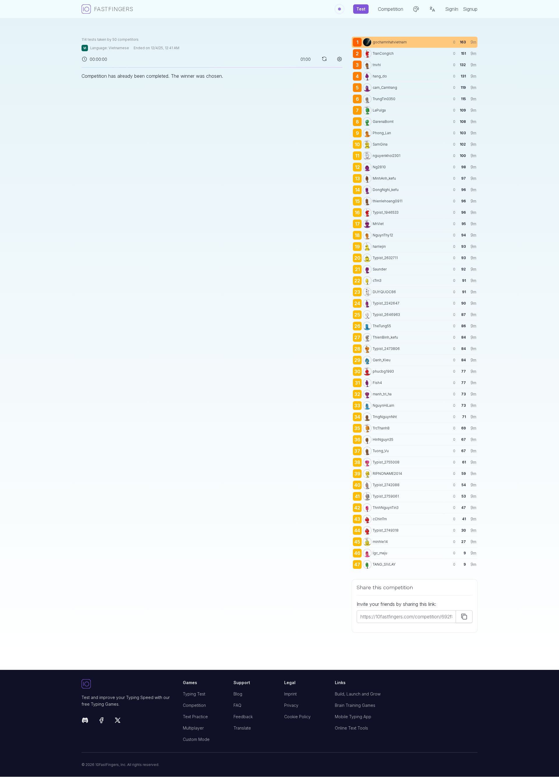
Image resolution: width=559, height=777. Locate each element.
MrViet (378, 224)
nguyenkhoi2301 (386, 155)
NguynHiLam (383, 405)
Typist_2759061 (386, 496)
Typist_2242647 (386, 303)
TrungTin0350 (384, 99)
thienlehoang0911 (387, 201)
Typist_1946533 (386, 212)
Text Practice (195, 716)
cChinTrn (380, 519)
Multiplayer (193, 727)
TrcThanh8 (381, 428)
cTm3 (377, 280)
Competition (194, 705)
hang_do (380, 76)
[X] (117, 721)
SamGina (380, 144)
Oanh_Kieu (381, 360)
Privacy (291, 705)
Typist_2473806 (386, 348)
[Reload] (324, 59)
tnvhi (377, 65)
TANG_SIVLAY (384, 564)
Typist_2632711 (385, 258)
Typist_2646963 (386, 314)
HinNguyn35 (383, 439)
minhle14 (380, 541)
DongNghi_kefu (386, 189)
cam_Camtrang (385, 87)
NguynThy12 (383, 235)
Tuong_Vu (381, 451)
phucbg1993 (383, 371)
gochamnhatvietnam (390, 42)
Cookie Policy (297, 716)
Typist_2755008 (386, 462)
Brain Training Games (355, 705)
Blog (237, 693)
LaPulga (379, 110)
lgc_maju (380, 553)
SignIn (451, 9)
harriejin (379, 246)
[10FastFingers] (128, 684)
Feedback (243, 716)
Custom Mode (196, 739)
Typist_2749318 (386, 530)
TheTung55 (382, 326)
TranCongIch (383, 53)
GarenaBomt (383, 121)
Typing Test (194, 693)
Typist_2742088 (386, 485)
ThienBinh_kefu (385, 337)
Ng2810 (379, 167)
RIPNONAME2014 (387, 473)
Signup (470, 9)
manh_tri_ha (382, 394)
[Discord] (85, 721)
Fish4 (377, 382)
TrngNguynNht (385, 417)
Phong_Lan (382, 133)
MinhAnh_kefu (384, 178)
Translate (242, 727)
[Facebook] (101, 721)
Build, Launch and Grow (358, 693)
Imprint (290, 693)
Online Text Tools (351, 727)
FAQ (237, 705)
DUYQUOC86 (384, 292)
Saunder (380, 269)
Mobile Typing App (353, 716)
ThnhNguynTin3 (386, 507)
